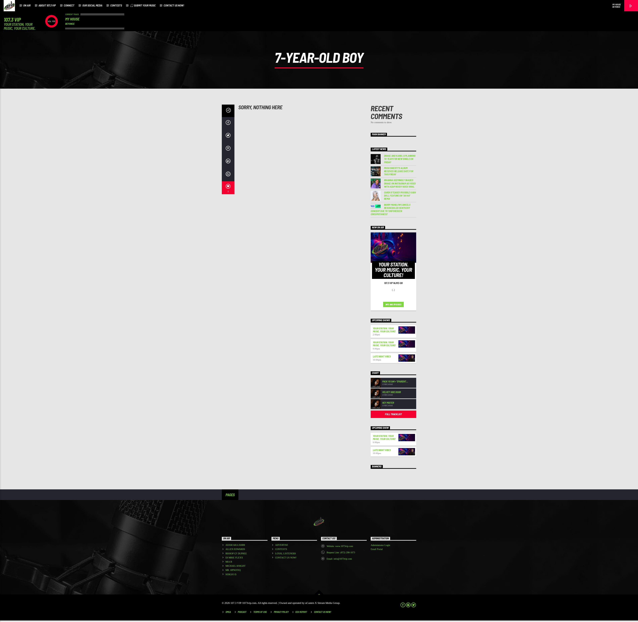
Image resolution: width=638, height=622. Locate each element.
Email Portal (377, 549)
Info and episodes (393, 304)
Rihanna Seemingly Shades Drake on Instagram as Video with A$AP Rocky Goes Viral (400, 183)
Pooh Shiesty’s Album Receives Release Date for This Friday (398, 171)
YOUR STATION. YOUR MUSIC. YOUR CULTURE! (384, 330)
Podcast (242, 612)
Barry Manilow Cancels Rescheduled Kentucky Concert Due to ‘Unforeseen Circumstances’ (390, 209)
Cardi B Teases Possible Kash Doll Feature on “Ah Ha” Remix (400, 195)
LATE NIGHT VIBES (382, 356)
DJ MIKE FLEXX (234, 557)
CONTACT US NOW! (174, 5)
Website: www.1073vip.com (340, 546)
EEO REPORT (301, 612)
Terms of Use (260, 612)
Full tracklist (393, 414)
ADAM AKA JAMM (235, 545)
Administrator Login (380, 545)
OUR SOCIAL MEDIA (92, 5)
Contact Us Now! (322, 612)
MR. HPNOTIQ (233, 570)
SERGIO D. (231, 574)
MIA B (228, 562)
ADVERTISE (281, 545)
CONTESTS (116, 5)
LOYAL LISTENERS (285, 553)
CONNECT (69, 5)
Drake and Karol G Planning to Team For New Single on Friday (399, 159)
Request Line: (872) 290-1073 (341, 552)
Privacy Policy (281, 612)
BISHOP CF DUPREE (236, 553)
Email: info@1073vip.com (339, 559)
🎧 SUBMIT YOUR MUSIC (143, 5)
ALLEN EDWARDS (235, 549)
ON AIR (27, 5)
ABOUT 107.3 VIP (47, 5)
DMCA (228, 612)
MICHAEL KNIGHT (235, 566)
